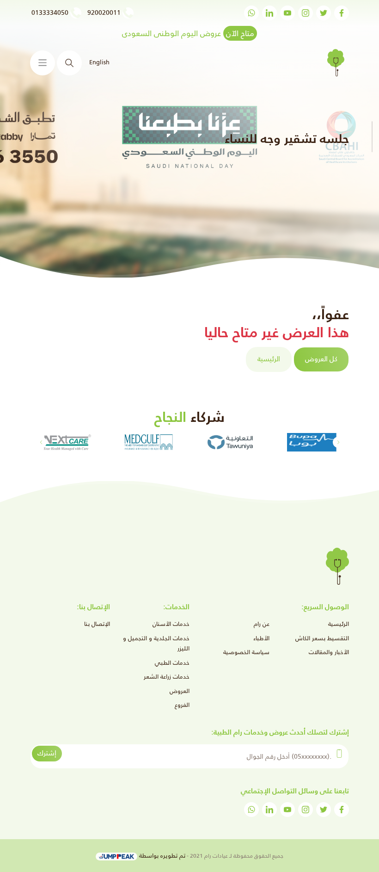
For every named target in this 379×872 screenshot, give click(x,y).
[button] (41, 442)
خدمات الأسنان (171, 624)
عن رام (261, 624)
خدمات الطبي (172, 663)
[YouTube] (287, 13)
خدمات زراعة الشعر (167, 676)
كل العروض (321, 358)
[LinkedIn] (269, 13)
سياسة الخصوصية (246, 652)
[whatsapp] (251, 13)
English (99, 62)
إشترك (46, 753)
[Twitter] (323, 13)
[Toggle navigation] (42, 62)
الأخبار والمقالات (329, 652)
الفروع (182, 705)
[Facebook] (341, 13)
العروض (180, 691)
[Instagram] (305, 13)
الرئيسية (268, 358)
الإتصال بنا (97, 624)
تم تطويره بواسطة (161, 855)
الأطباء (261, 638)
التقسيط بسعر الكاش (322, 638)
